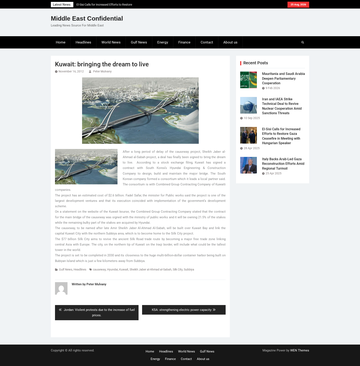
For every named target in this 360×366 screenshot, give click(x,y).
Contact (207, 42)
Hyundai (112, 269)
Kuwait (123, 269)
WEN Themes (299, 350)
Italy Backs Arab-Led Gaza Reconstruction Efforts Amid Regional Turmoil (283, 163)
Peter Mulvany (102, 71)
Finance (184, 42)
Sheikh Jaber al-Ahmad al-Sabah (150, 269)
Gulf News (139, 42)
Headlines (83, 42)
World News (111, 42)
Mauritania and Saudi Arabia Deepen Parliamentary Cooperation (283, 78)
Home (60, 42)
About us (230, 42)
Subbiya (189, 269)
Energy (162, 42)
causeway (99, 269)
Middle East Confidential (87, 18)
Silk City (177, 269)
